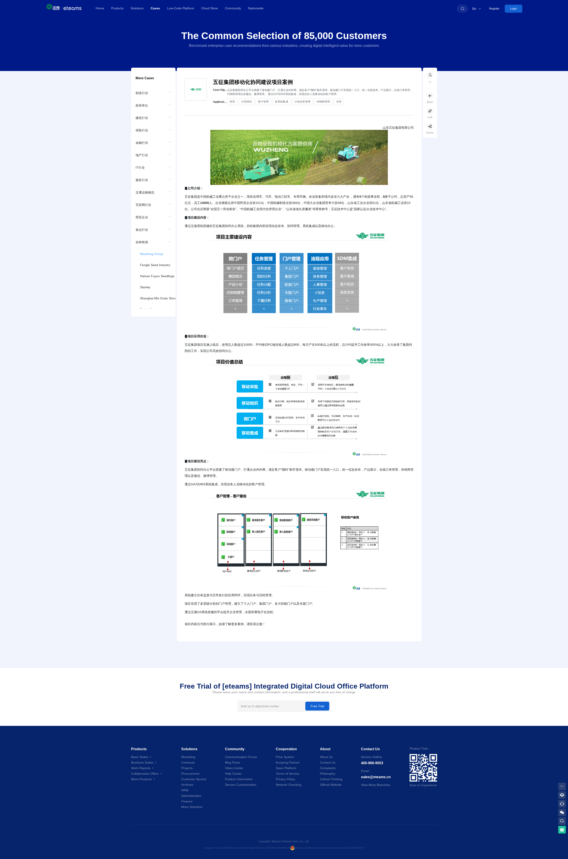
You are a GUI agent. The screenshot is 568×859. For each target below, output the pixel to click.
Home (100, 8)
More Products (142, 779)
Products (117, 8)
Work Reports (141, 768)
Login (513, 8)
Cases (155, 8)
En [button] (474, 8)
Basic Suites (140, 757)
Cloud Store (209, 8)
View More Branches (375, 785)
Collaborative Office (145, 773)
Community (233, 8)
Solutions (137, 8)
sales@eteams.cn (376, 777)
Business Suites (142, 762)
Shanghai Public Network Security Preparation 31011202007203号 (329, 848)
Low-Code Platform (180, 8)
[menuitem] (153, 93)
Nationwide (256, 8)
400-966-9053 (372, 763)
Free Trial (317, 706)
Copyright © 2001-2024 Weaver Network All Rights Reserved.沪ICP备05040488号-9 (247, 848)
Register (494, 8)
